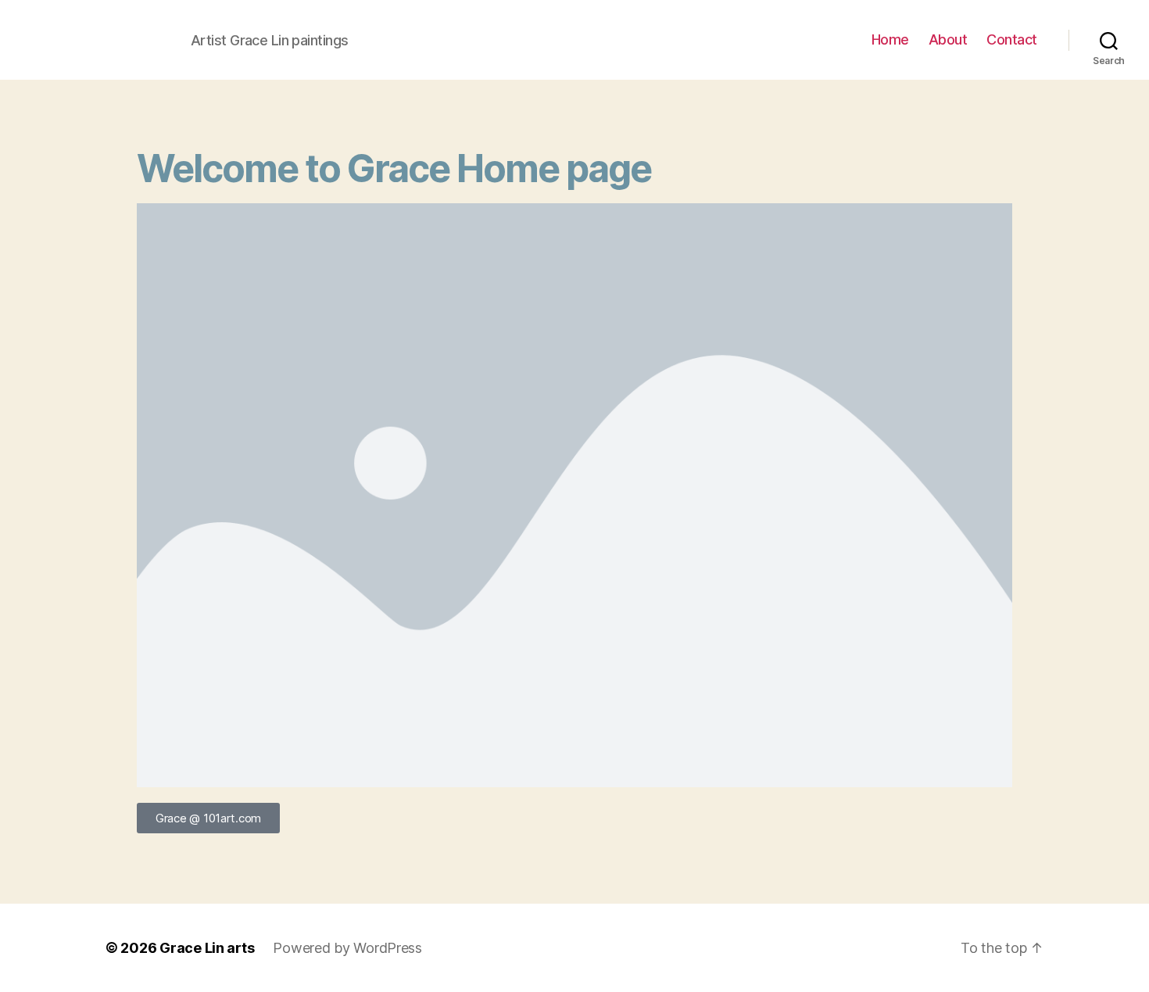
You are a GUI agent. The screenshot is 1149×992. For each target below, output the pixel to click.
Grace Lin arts (206, 948)
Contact (1011, 39)
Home (890, 39)
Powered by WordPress (347, 948)
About (948, 39)
